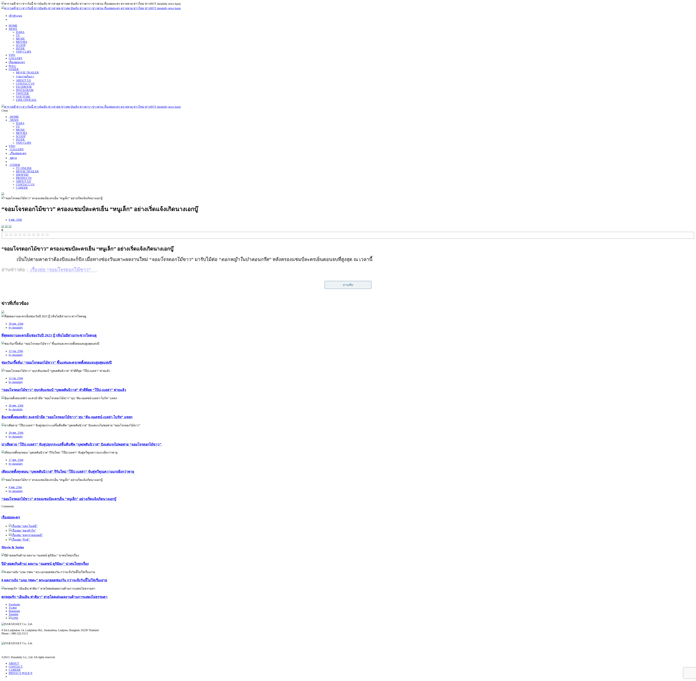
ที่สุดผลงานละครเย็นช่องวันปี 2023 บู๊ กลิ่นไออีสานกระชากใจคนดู (49, 335)
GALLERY (15, 58)
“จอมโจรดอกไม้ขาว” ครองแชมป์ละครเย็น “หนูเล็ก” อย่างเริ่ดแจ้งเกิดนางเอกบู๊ (58, 499)
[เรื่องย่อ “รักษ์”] (19, 539)
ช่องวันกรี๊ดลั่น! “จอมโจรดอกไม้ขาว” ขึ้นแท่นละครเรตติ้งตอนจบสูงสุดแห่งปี (56, 362)
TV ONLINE (24, 168)
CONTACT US (25, 83)
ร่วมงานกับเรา (25, 76)
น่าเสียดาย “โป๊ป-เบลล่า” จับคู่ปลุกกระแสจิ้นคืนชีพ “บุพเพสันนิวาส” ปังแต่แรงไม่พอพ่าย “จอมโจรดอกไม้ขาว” (81, 444)
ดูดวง (13, 157)
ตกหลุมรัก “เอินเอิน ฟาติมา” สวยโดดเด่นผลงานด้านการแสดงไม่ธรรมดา (54, 597)
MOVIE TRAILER (27, 72)
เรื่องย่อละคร (17, 62)
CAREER (22, 187)
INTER (20, 48)
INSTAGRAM (24, 90)
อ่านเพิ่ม (348, 284)
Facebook (14, 604)
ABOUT (14, 663)
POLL (12, 66)
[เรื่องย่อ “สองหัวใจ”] (22, 530)
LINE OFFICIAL (26, 99)
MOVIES (21, 41)
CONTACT (16, 666)
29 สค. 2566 (16, 432)
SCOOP (21, 45)
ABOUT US (23, 80)
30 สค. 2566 (16, 405)
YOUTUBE (23, 96)
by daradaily (16, 327)
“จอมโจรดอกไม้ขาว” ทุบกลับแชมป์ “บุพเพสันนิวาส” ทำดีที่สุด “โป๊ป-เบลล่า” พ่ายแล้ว (63, 390)
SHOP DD (22, 174)
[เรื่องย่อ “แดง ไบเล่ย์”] (23, 526)
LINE (15, 617)
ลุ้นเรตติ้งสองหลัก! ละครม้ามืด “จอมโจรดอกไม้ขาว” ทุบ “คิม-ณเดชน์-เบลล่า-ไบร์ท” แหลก (66, 417)
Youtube (13, 614)
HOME (13, 25)
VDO (12, 55)
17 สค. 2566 (16, 459)
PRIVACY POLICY (21, 673)
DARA (20, 32)
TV (18, 35)
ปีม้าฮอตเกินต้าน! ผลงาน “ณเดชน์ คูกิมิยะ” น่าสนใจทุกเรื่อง (45, 564)
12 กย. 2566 (16, 378)
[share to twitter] (6, 226)
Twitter (13, 607)
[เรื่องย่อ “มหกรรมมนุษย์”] (26, 535)
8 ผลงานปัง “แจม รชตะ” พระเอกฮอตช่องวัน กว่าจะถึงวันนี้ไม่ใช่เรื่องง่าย (54, 580)
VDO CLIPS (23, 51)
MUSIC (20, 38)
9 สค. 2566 (15, 219)
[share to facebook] (2, 226)
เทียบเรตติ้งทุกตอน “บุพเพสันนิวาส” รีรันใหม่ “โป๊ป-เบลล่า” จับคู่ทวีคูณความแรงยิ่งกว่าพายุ (67, 471)
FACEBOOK (24, 86)
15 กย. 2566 (16, 351)
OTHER (14, 69)
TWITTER (22, 93)
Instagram (14, 611)
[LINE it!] (10, 226)
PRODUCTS (24, 177)
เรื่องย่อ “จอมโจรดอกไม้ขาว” (62, 269)
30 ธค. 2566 (16, 323)
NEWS (13, 28)
